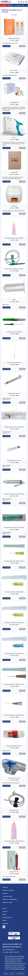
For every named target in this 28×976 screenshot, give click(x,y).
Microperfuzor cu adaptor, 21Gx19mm (14, 268)
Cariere (4, 914)
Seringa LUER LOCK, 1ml (14, 393)
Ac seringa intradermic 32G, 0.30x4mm (14, 238)
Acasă (4, 5)
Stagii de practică (7, 917)
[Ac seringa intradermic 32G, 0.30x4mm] (14, 226)
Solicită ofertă (6, 46)
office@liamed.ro (10, 949)
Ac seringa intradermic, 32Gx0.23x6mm (14, 841)
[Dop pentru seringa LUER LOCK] (14, 734)
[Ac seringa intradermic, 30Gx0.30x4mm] (14, 580)
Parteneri (4, 911)
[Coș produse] (21, 2)
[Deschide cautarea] (19, 2)
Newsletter (5, 923)
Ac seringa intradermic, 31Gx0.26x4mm (14, 653)
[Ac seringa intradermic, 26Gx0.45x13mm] (14, 672)
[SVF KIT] (14, 126)
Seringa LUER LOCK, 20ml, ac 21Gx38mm (14, 527)
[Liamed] (6, 2)
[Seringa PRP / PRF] (14, 860)
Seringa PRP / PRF (14, 871)
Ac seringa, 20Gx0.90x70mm (14, 362)
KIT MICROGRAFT (14, 102)
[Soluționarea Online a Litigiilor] (14, 938)
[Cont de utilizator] (23, 2)
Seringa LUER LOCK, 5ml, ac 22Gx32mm (14, 427)
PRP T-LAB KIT (14, 70)
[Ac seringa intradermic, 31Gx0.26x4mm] (14, 642)
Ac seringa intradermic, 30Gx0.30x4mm (14, 591)
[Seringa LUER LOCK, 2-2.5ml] (14, 449)
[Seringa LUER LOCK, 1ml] (14, 382)
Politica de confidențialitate (9, 899)
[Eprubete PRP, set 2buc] (14, 26)
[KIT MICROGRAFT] (14, 91)
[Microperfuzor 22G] (14, 798)
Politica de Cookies (19, 969)
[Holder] (14, 288)
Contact (4, 920)
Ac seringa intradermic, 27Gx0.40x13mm (14, 715)
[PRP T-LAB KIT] (14, 59)
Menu (26, 1)
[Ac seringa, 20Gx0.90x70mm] (14, 351)
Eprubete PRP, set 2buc (14, 38)
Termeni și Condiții (7, 896)
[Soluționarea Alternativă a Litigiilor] (14, 933)
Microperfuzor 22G (14, 810)
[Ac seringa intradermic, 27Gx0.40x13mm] (14, 703)
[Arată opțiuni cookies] (3, 926)
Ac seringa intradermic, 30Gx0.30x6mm (14, 622)
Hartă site (5, 893)
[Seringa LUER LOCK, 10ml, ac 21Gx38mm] (14, 482)
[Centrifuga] (14, 194)
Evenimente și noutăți (19, 5)
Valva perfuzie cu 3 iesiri (14, 778)
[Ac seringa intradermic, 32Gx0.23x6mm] (14, 829)
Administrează (20, 973)
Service (4, 908)
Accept (5, 973)
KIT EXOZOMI (14, 172)
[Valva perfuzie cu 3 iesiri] (14, 766)
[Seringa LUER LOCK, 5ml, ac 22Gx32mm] (14, 415)
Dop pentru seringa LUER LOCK (14, 745)
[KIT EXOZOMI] (14, 161)
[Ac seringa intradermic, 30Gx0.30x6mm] (14, 611)
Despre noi (10, 5)
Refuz (12, 973)
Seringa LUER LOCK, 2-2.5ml (14, 460)
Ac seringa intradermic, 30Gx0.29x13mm (14, 561)
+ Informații (22, 46)
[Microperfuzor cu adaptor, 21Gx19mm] (14, 257)
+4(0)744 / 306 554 (14, 952)
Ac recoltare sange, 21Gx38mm (14, 331)
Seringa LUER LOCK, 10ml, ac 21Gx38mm (14, 494)
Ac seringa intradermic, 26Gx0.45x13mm (14, 684)
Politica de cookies (7, 902)
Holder (14, 299)
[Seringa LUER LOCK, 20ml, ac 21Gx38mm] (14, 516)
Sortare (14, 15)
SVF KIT (14, 137)
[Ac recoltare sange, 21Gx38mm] (14, 320)
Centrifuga (14, 206)
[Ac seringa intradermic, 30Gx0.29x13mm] (14, 549)
